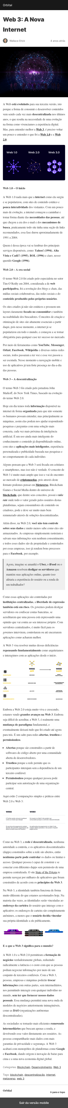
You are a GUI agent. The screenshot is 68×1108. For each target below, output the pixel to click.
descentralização (34, 1074)
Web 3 (57, 1067)
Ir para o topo (57, 1092)
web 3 (20, 1078)
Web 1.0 (45, 134)
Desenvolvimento (42, 1067)
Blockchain (23, 1067)
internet (50, 1074)
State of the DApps (46, 872)
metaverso (9, 1078)
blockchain (9, 495)
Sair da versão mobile (34, 1103)
